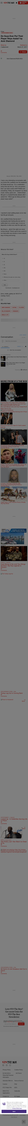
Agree (14, 1111)
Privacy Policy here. (17, 1108)
